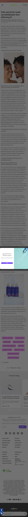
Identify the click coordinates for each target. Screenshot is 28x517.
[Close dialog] (27, 249)
